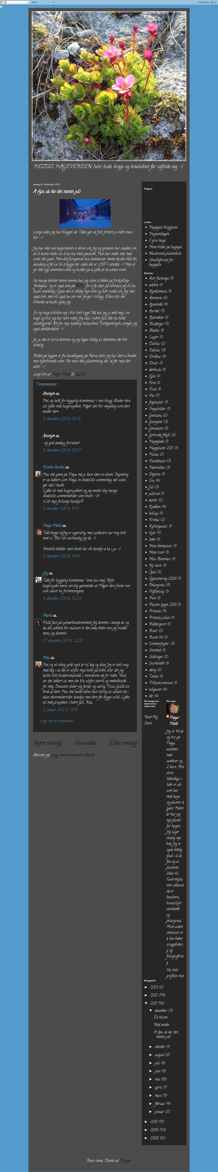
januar (160, 1112)
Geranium (156, 429)
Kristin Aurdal (53, 467)
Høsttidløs (157, 468)
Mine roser (156, 553)
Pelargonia (157, 585)
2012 (154, 996)
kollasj (153, 514)
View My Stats (151, 720)
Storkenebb (156, 664)
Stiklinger (156, 657)
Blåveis (154, 331)
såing (152, 670)
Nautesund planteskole (165, 254)
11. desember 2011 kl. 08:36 (62, 419)
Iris (151, 481)
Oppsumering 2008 (163, 579)
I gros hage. (157, 241)
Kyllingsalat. (158, 527)
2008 (155, 1138)
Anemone (155, 298)
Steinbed (155, 651)
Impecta (155, 474)
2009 (154, 1130)
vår (151, 696)
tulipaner (155, 690)
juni (158, 1071)
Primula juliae (159, 618)
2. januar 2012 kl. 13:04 (60, 710)
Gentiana (155, 416)
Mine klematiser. (160, 546)
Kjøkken (154, 507)
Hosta (153, 455)
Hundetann (157, 461)
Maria (47, 616)
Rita (46, 658)
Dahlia (154, 344)
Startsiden (85, 743)
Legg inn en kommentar (56, 721)
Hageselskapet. (159, 234)
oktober (160, 1047)
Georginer (155, 422)
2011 (154, 1004)
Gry (45, 573)
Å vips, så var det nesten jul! (166, 1034)
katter (153, 501)
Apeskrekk (155, 305)
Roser (153, 631)
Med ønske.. (162, 1025)
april (159, 1088)
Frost (153, 390)
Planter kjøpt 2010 (162, 605)
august (160, 1055)
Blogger (125, 1161)
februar (160, 1104)
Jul (151, 487)
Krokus (154, 520)
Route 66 (156, 638)
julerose (154, 494)
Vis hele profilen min (175, 973)
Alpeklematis (158, 292)
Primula (155, 611)
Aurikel (154, 311)
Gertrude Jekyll (159, 435)
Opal (152, 572)
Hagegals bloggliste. (163, 228)
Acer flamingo (159, 279)
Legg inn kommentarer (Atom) (73, 755)
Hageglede (156, 442)
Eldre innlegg (123, 743)
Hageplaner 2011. (161, 448)
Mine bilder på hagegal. (165, 247)
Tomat (153, 677)
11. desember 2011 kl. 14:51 (61, 509)
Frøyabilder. (157, 409)
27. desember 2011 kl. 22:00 (62, 641)
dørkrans (155, 370)
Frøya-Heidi (52, 526)
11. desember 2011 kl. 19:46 (61, 557)
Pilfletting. (156, 592)
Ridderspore (157, 625)
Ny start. (155, 566)
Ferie (152, 383)
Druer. (153, 363)
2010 (154, 1122)
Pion (152, 598)
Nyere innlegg (47, 743)
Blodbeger (156, 324)
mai (158, 1080)
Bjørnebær (156, 318)
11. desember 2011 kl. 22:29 (62, 599)
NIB (79, 286)
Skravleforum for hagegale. (161, 262)
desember (161, 1011)
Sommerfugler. (159, 644)
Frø (151, 396)
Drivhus (155, 357)
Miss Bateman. (160, 559)
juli (158, 1063)
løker (152, 540)
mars (159, 1096)
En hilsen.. (161, 1018)
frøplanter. (156, 403)
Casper (153, 337)
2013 (154, 988)
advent (153, 285)
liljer (152, 533)
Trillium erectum (161, 683)
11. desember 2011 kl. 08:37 (61, 451)
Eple (152, 377)
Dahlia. (154, 351)
